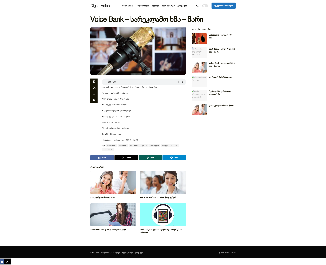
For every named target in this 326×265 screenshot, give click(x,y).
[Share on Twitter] (94, 88)
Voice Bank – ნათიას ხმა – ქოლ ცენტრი (158, 197)
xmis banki (134, 146)
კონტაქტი (182, 5)
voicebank (123, 146)
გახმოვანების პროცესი (220, 77)
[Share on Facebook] (94, 82)
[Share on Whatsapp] (94, 94)
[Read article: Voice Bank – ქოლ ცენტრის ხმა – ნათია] (199, 67)
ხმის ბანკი (107, 149)
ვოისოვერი (154, 146)
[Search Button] (197, 5)
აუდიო (144, 146)
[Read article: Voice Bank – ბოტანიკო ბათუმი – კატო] (113, 214)
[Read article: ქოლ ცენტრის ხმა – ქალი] (113, 182)
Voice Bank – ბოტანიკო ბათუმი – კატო (108, 229)
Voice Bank (127, 5)
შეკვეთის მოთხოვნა (223, 6)
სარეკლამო (167, 146)
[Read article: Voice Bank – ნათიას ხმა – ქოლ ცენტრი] (163, 182)
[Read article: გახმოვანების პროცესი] (199, 81)
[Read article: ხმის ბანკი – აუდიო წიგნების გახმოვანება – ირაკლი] (163, 214)
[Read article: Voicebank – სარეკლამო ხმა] (199, 38)
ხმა (176, 146)
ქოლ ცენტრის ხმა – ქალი (102, 197)
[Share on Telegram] (94, 100)
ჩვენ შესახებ (168, 5)
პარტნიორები (142, 5)
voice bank (111, 146)
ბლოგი (155, 5)
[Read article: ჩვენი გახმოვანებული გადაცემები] (199, 95)
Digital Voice (100, 6)
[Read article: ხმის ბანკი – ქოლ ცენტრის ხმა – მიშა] (199, 52)
